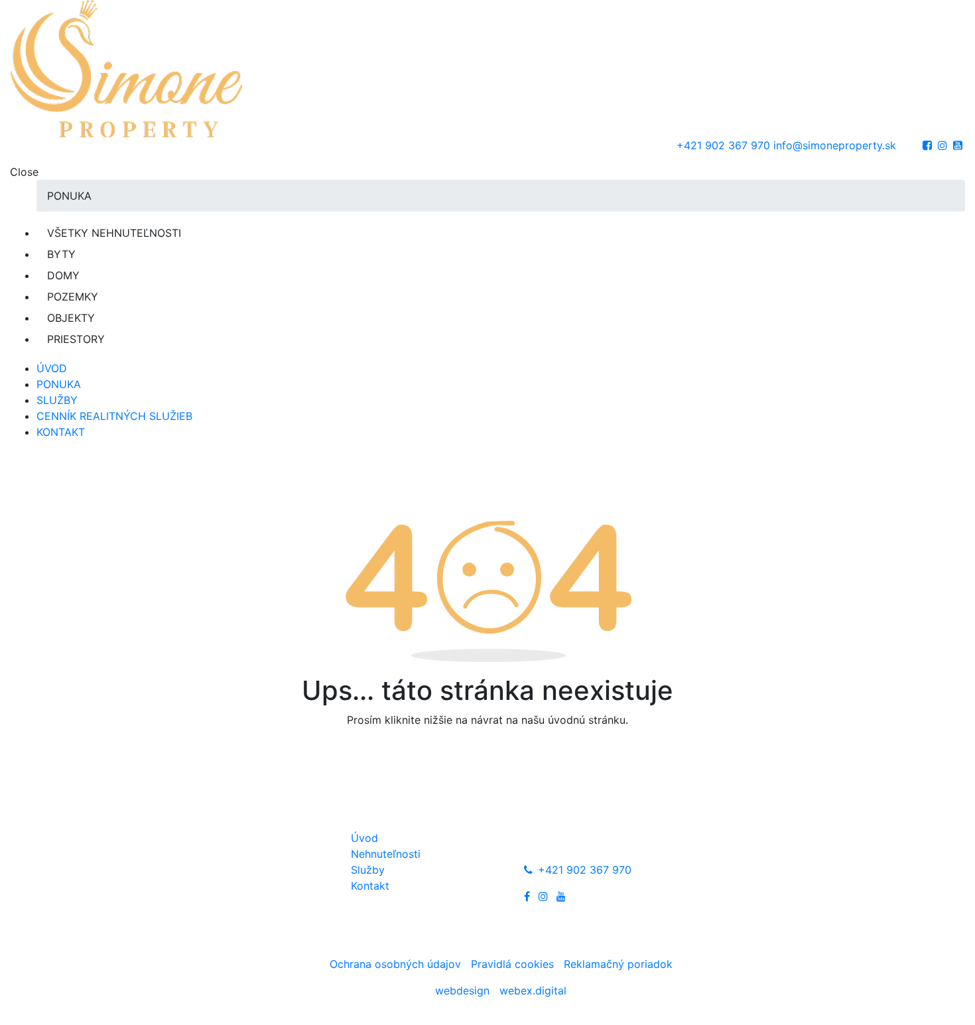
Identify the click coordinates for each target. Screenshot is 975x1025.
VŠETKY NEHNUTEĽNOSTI (114, 232)
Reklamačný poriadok (618, 964)
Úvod (364, 838)
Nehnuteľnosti (386, 853)
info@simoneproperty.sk (834, 145)
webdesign (462, 990)
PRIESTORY (76, 339)
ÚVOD (51, 368)
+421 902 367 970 (723, 145)
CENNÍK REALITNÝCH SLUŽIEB (114, 416)
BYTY (61, 254)
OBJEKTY (71, 317)
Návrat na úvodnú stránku (487, 757)
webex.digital (532, 990)
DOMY (63, 275)
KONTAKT (60, 432)
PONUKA (58, 384)
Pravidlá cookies (514, 964)
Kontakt (370, 885)
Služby (368, 869)
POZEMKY (72, 296)
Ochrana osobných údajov (397, 964)
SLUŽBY (57, 400)
